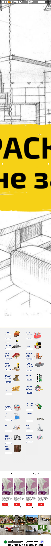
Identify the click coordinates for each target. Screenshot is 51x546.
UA (46, 2)
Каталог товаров (8, 338)
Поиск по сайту (30, 3)
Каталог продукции (29, 0)
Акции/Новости (30, 1)
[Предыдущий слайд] (2, 164)
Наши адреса (30, 2)
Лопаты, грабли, (30, 405)
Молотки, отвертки (29, 334)
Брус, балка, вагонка (9, 390)
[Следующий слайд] (49, 164)
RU (49, 2)
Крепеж (28, 425)
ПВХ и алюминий (8, 416)
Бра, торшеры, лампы (31, 416)
